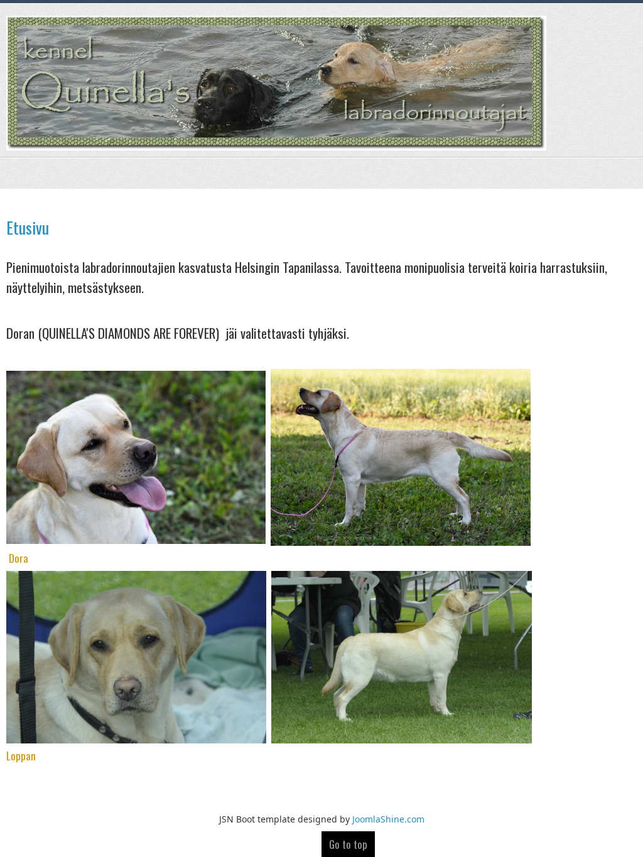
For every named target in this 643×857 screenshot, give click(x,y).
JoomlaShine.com (388, 819)
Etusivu (27, 227)
